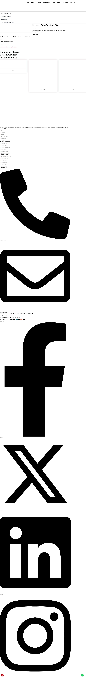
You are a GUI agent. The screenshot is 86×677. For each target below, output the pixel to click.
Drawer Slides (3, 145)
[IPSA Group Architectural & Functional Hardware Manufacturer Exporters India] (10, 3)
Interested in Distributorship (6, 156)
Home (27, 2)
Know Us (33, 2)
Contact (58, 2)
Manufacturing (46, 2)
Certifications (3, 138)
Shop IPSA (72, 2)
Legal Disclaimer (4, 162)
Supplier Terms (4, 166)
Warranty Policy (4, 164)
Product (39, 2)
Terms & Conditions (4, 158)
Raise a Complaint (4, 136)
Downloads (65, 2)
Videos (2, 134)
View (2, 43)
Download (11, 41)
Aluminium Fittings (4, 151)
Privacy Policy (3, 160)
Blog (54, 2)
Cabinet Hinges (4, 143)
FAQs (2, 130)
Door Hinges (3, 149)
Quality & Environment (5, 153)
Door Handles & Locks (5, 147)
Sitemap (2, 140)
